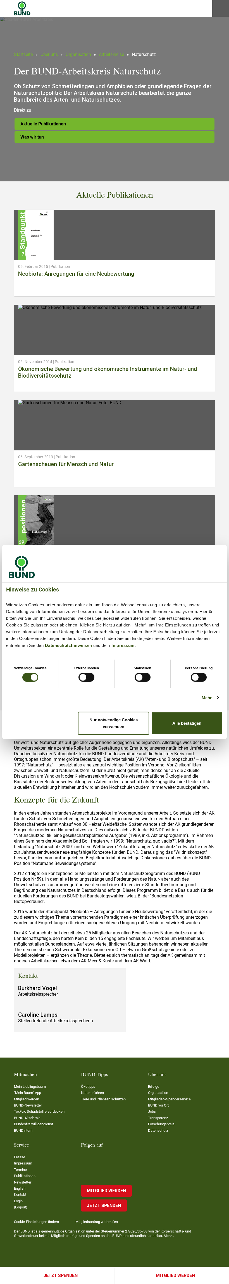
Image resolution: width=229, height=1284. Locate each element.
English (19, 1188)
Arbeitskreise (111, 54)
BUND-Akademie (27, 1118)
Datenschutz (158, 1130)
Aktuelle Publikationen (43, 124)
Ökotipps (88, 1086)
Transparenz (158, 1118)
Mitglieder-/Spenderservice (169, 1099)
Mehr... (169, 1236)
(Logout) (20, 1207)
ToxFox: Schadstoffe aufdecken (39, 1111)
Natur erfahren (92, 1093)
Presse (19, 1157)
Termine (20, 1170)
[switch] (86, 677)
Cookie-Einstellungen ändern (36, 1222)
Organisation (78, 54)
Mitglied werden (175, 1275)
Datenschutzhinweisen (68, 645)
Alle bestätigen (186, 723)
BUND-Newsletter (28, 1105)
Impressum (123, 645)
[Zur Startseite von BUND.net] (22, 8)
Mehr (207, 697)
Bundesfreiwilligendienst (33, 1124)
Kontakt (20, 1194)
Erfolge (153, 1086)
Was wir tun (32, 137)
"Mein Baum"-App (27, 1093)
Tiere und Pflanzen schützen (103, 1099)
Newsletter (22, 1182)
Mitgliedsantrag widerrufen (96, 1222)
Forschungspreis (161, 1124)
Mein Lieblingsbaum (30, 1086)
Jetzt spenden (61, 1275)
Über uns (49, 54)
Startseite (23, 54)
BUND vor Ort (158, 1105)
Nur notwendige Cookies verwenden (113, 723)
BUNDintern (23, 1130)
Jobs (152, 1111)
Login (18, 1201)
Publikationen (24, 1176)
